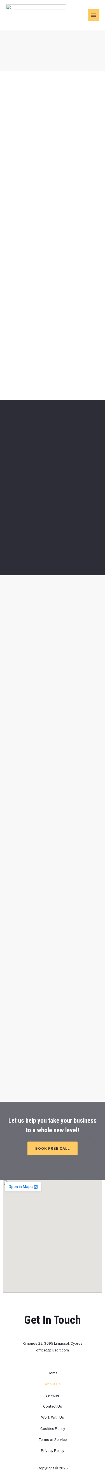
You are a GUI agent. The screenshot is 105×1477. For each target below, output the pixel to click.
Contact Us (52, 1406)
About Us (52, 1384)
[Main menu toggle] (93, 15)
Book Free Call (52, 1148)
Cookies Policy (52, 1428)
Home (52, 1373)
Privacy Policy (52, 1450)
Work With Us (52, 1417)
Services (52, 1395)
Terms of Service (53, 1439)
